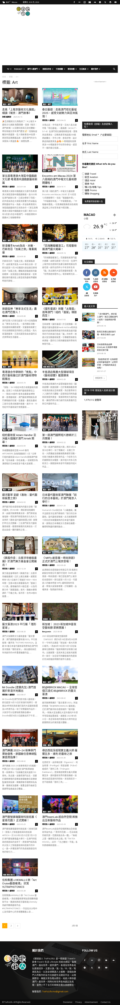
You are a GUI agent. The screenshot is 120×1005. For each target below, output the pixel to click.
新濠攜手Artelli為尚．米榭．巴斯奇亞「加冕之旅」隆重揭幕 (19, 249)
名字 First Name (90, 143)
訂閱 (95, 283)
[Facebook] (74, 2)
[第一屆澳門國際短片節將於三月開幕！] (60, 422)
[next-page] (17, 925)
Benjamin (46, 631)
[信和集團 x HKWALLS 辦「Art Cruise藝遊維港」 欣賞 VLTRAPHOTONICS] (20, 867)
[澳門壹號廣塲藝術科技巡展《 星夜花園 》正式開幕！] (20, 804)
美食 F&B (89, 183)
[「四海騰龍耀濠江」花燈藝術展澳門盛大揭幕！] (60, 233)
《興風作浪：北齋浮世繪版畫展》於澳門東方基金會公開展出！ (19, 561)
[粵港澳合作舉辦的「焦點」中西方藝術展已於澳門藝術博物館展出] (20, 359)
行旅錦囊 (59, 69)
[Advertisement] (81, 11)
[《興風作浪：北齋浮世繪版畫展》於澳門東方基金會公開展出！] (20, 545)
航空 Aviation (91, 177)
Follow (95, 269)
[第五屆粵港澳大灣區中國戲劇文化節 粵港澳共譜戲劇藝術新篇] (20, 163)
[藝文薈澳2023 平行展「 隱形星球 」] (20, 612)
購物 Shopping (92, 193)
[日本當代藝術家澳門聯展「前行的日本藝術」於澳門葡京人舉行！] (60, 482)
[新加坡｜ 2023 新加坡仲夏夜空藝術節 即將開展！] (60, 612)
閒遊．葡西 (47, 745)
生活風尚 (82, 69)
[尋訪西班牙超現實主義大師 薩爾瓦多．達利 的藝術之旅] (60, 738)
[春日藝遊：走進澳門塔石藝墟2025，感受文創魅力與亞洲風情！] (60, 97)
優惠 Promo (91, 190)
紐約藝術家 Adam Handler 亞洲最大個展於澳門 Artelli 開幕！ (19, 438)
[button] (114, 69)
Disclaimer (67, 1002)
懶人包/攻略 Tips (93, 186)
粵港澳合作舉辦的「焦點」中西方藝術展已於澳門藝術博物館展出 (19, 375)
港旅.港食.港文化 (49, 367)
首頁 (4, 76)
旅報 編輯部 (6, 117)
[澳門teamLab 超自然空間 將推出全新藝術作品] (60, 804)
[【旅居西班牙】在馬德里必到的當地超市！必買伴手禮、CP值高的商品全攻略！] (88, 362)
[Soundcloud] (94, 2)
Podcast (18, 69)
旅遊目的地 (46, 69)
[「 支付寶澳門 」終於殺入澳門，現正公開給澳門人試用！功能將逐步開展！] (88, 317)
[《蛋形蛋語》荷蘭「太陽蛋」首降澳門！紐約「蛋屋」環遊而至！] (60, 296)
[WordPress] (110, 2)
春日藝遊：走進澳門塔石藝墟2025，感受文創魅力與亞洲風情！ (60, 113)
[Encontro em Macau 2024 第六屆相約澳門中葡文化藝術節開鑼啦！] (60, 163)
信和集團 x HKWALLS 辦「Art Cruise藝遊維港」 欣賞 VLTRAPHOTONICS (19, 883)
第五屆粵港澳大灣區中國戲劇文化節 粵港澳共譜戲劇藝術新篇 (19, 179)
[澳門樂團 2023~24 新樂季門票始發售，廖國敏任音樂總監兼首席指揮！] (20, 738)
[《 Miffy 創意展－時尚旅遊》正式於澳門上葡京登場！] (60, 545)
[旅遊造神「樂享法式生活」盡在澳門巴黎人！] (20, 296)
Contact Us (105, 1002)
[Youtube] (115, 2)
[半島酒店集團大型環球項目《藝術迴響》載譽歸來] (60, 359)
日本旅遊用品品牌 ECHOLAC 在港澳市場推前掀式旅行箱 (107, 347)
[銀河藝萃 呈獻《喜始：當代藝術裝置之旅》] (20, 482)
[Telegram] (100, 2)
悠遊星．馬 (47, 619)
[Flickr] (79, 2)
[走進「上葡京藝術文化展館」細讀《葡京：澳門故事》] (20, 97)
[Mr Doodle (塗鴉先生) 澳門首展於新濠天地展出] (20, 675)
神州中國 (6, 171)
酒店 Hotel (90, 180)
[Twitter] (105, 2)
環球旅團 (71, 69)
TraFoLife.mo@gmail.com (55, 991)
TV (8, 69)
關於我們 (94, 69)
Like (86, 269)
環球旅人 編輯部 (48, 120)
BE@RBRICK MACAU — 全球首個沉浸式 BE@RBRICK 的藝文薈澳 (59, 691)
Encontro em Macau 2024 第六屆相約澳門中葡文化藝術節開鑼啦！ (59, 179)
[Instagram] (84, 2)
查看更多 (99, 378)
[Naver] (89, 2)
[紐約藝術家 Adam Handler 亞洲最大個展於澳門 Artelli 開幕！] (20, 422)
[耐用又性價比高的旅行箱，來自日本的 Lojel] (88, 334)
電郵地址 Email (97, 134)
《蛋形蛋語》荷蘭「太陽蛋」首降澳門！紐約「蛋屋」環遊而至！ (59, 312)
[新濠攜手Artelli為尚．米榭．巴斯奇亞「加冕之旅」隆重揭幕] (20, 233)
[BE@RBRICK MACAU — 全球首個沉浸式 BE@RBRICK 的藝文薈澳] (60, 675)
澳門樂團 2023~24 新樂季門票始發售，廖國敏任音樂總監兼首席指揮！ (19, 754)
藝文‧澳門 (7, 104)
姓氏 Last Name (90, 151)
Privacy (78, 1002)
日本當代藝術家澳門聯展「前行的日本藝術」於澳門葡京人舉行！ (59, 498)
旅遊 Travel (90, 173)
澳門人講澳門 (32, 69)
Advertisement (91, 1002)
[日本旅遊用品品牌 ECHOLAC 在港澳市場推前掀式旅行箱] (88, 347)
